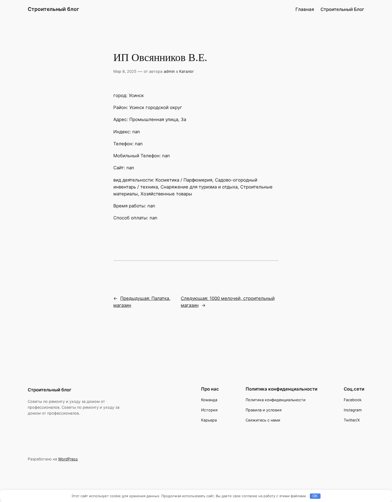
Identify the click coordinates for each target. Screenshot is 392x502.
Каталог (186, 71)
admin (169, 71)
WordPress (68, 459)
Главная (304, 9)
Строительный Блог (342, 9)
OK (315, 496)
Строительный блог (53, 9)
